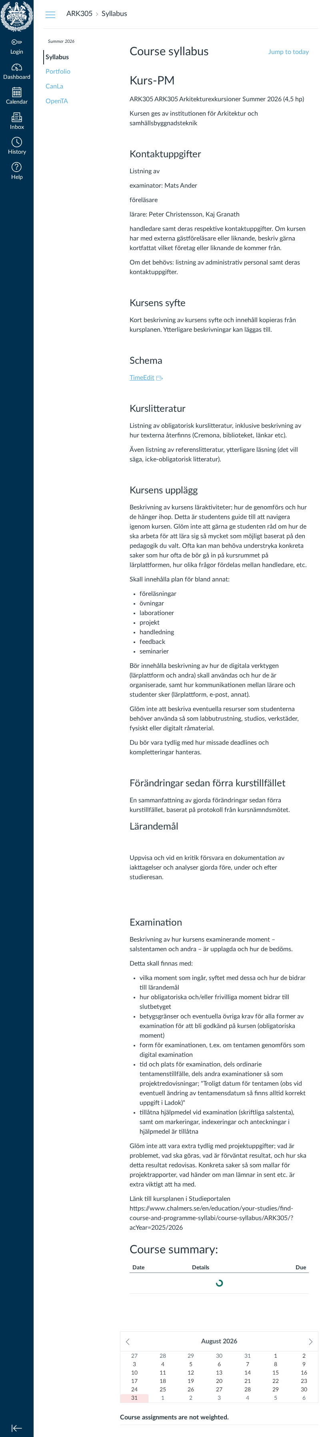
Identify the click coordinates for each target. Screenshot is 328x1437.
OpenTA (57, 101)
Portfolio (58, 71)
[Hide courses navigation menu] (50, 14)
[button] (17, 146)
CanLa (54, 86)
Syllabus (57, 57)
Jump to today (288, 52)
